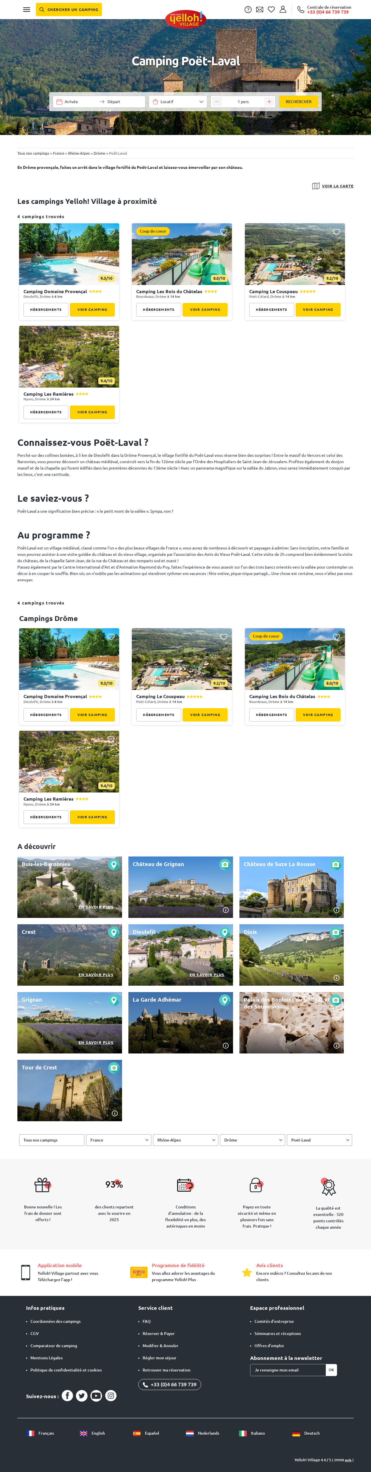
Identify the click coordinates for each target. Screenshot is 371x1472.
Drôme (230, 1140)
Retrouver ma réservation (166, 1370)
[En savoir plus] (69, 887)
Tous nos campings (40, 1140)
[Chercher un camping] (69, 9)
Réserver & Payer (159, 1333)
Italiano (257, 1433)
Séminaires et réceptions (277, 1333)
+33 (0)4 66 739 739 (173, 1384)
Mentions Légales (46, 1358)
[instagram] (111, 1396)
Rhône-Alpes (169, 1140)
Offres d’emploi (269, 1345)
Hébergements (46, 309)
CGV (34, 1333)
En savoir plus (96, 907)
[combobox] (178, 102)
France (96, 1140)
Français (46, 1433)
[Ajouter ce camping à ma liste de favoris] (110, 231)
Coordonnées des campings (55, 1321)
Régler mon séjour (160, 1358)
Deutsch (311, 1433)
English (98, 1433)
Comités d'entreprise (274, 1321)
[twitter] (82, 1396)
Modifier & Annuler (161, 1345)
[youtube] (96, 1396)
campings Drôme (48, 618)
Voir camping (92, 309)
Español (151, 1433)
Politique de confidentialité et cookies (66, 1370)
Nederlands (208, 1433)
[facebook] (67, 1396)
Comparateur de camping (53, 1345)
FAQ (147, 1321)
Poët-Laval (301, 1140)
